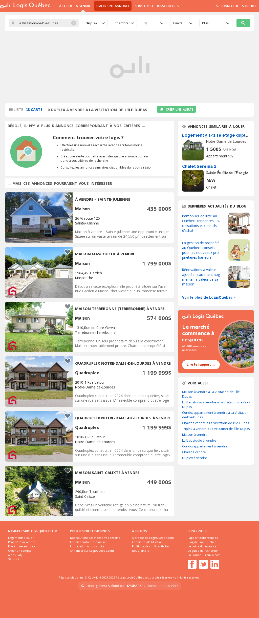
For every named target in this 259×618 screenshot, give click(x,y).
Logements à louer (21, 538)
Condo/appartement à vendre (204, 446)
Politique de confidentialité (150, 546)
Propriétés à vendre (21, 542)
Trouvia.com (212, 555)
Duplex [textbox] (91, 23)
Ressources (167, 6)
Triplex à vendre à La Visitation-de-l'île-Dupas (216, 428)
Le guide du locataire (202, 546)
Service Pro (144, 6)
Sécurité (13, 559)
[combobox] (95, 23)
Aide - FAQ (15, 555)
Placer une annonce (113, 6)
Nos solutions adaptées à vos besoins (95, 538)
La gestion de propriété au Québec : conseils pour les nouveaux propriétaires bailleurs (201, 250)
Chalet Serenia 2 (199, 166)
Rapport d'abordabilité (203, 538)
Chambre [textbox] (121, 23)
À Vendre (83, 6)
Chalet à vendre (194, 452)
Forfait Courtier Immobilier (88, 542)
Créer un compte (20, 550)
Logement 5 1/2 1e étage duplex (216, 135)
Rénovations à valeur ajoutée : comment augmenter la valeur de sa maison (201, 276)
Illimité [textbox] (178, 23)
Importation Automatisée (87, 546)
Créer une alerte (179, 109)
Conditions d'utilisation (147, 542)
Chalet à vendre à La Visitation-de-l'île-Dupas (215, 423)
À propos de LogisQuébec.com (153, 538)
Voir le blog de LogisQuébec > (208, 297)
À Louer (65, 6)
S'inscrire (249, 6)
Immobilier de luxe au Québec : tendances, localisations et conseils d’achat (201, 223)
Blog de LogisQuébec (202, 542)
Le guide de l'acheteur (203, 550)
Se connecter (227, 6)
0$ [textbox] (145, 23)
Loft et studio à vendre (199, 440)
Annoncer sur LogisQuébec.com (92, 550)
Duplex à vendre (194, 458)
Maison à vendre (194, 434)
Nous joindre (140, 550)
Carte (36, 109)
